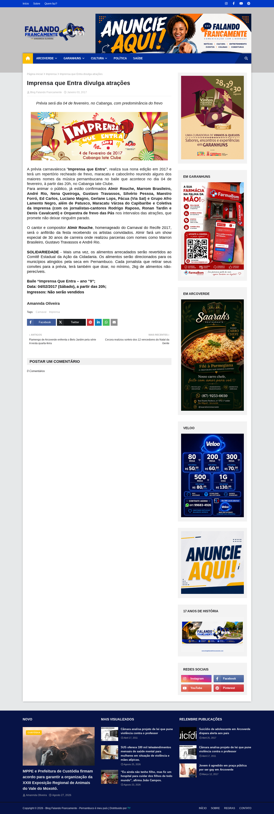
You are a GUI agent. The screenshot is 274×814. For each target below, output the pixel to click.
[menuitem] (28, 58)
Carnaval (41, 312)
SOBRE (215, 808)
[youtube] (241, 3)
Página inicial (35, 74)
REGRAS (229, 808)
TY (129, 808)
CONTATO (245, 808)
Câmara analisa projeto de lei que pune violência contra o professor (147, 731)
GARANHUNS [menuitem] (72, 58)
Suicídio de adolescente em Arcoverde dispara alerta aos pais (224, 731)
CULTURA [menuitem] (97, 58)
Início (26, 3)
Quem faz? (51, 3)
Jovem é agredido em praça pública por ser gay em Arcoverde (223, 767)
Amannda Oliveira (36, 795)
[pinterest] (248, 3)
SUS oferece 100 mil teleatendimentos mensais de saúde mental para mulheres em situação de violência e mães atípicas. (146, 754)
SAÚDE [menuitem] (138, 58)
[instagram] (226, 3)
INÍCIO (203, 808)
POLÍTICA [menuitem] (120, 58)
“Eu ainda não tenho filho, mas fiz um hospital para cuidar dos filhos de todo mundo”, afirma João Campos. (146, 776)
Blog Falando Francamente (46, 92)
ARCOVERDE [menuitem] (45, 58)
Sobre (36, 3)
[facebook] (233, 3)
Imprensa (51, 74)
